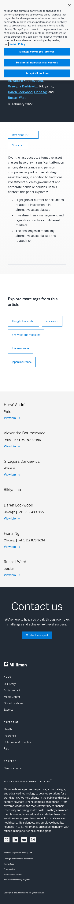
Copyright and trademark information (18, 859)
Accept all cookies (36, 73)
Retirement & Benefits (17, 742)
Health (8, 729)
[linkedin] (15, 839)
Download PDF (21, 135)
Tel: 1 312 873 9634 (31, 540)
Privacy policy (9, 869)
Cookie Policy (17, 44)
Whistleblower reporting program (17, 880)
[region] (37, 40)
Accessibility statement (13, 874)
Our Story (10, 684)
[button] (6, 839)
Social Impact (12, 690)
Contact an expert (37, 635)
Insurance (10, 735)
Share (15, 145)
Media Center (12, 697)
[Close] (69, 5)
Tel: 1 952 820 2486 (27, 440)
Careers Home (13, 768)
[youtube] (24, 839)
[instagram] (33, 839)
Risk (6, 748)
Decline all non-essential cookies (37, 62)
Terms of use (9, 864)
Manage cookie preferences (36, 51)
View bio (10, 418)
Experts (8, 709)
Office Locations (13, 703)
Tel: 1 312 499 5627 (31, 512)
